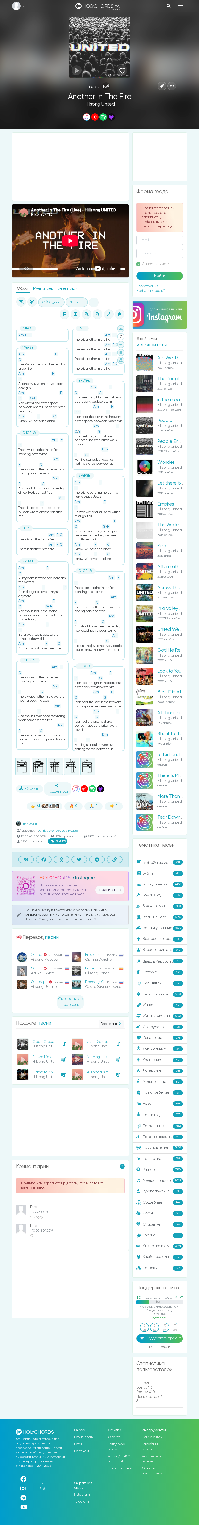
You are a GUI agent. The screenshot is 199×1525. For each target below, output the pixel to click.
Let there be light (175, 483)
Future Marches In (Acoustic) (56, 1057)
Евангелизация (162, 994)
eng (41, 1488)
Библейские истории (161, 862)
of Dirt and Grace (175, 754)
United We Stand (175, 629)
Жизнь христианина (162, 1016)
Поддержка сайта (116, 1446)
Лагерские (161, 1070)
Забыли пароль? (150, 291)
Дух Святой (161, 983)
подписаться (111, 890)
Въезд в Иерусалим (161, 961)
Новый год (161, 1115)
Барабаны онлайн (150, 1446)
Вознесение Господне (162, 939)
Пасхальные (162, 1126)
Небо (161, 1103)
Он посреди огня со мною (53, 955)
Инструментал (161, 1027)
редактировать (38, 914)
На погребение (161, 1093)
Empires (165, 504)
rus (40, 1483)
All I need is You (99, 1072)
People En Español (176, 441)
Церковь (161, 1268)
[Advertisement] (70, 167)
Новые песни (84, 1437)
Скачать (32, 789)
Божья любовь (162, 906)
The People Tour (174, 378)
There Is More (171, 775)
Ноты (78, 1444)
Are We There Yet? (177, 358)
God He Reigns (173, 650)
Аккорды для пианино (151, 1459)
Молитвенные (161, 1082)
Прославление (162, 1147)
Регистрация (147, 286)
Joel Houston (71, 830)
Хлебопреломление (161, 1257)
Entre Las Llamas (99, 968)
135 (60, 841)
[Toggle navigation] (180, 5)
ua (40, 1479)
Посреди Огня (97, 982)
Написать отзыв (120, 1468)
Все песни (109, 1024)
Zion (161, 545)
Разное (162, 1169)
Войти (159, 276)
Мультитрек (43, 288)
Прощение (161, 1159)
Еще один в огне (99, 955)
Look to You (169, 671)
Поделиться (58, 792)
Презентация (67, 288)
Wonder (165, 462)
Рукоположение (161, 1191)
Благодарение (162, 884)
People (164, 420)
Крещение (161, 1060)
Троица (161, 1235)
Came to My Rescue (50, 1072)
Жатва (161, 1005)
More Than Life (172, 796)
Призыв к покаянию (162, 1136)
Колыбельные (161, 1049)
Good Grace (43, 1042)
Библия (161, 873)
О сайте (114, 1437)
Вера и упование (162, 928)
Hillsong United (99, 104)
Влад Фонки (29, 824)
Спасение (162, 1224)
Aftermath (168, 566)
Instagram (82, 1494)
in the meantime (174, 399)
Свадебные (161, 1202)
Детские (161, 972)
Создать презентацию (152, 1471)
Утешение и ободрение (163, 1246)
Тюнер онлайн (153, 1437)
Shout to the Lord (175, 733)
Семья (161, 1213)
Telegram (81, 1501)
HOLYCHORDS (55, 878)
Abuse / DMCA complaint (119, 1459)
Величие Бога (162, 917)
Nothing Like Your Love (105, 1057)
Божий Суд (161, 895)
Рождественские (162, 1180)
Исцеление (161, 1038)
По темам (81, 1451)
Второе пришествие (161, 950)
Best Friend (169, 692)
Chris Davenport (50, 830)
